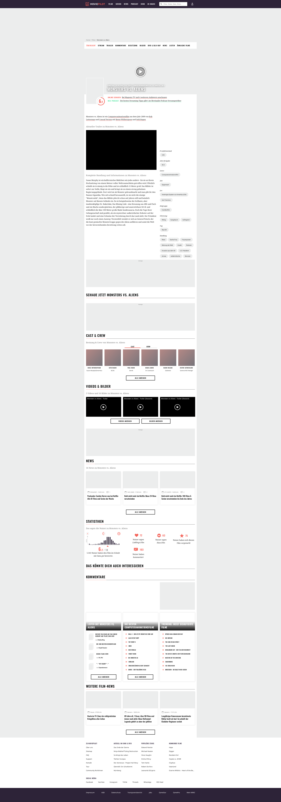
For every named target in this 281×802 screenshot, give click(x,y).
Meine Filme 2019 (102, 654)
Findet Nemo (132, 654)
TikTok (125, 782)
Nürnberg (117, 770)
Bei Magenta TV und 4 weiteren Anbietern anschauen (144, 97)
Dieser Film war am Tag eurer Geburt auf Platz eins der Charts (106, 636)
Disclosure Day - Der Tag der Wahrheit (178, 650)
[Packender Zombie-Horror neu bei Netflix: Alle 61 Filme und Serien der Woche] (103, 480)
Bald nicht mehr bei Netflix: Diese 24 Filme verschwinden (140, 497)
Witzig (164, 220)
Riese (163, 240)
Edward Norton (147, 747)
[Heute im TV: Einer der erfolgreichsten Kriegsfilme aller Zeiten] (103, 700)
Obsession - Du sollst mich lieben (176, 670)
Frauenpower (186, 240)
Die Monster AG (133, 658)
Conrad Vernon (105, 119)
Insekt (180, 245)
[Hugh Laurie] (149, 357)
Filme (93, 40)
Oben (130, 646)
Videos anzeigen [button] (125, 421)
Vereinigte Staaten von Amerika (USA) (174, 195)
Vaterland (172, 767)
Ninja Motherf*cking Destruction (126, 751)
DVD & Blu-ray (154, 45)
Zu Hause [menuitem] (151, 4)
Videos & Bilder (98, 386)
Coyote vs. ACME (175, 759)
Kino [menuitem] (143, 4)
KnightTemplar (103, 648)
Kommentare (120, 45)
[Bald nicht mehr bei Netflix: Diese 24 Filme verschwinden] (140, 480)
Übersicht (91, 45)
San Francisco (166, 200)
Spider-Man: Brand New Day (174, 634)
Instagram (113, 782)
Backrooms (169, 662)
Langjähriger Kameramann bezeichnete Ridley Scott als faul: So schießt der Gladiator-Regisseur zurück (176, 719)
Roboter (189, 245)
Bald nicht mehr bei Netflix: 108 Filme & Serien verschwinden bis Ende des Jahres (176, 497)
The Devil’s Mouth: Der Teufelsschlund (177, 654)
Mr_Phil (101, 658)
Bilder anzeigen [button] (156, 421)
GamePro (176, 792)
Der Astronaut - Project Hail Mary (126, 763)
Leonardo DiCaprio (148, 770)
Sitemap (89, 751)
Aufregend (186, 220)
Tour (87, 767)
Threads (135, 782)
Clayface (172, 763)
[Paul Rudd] (131, 357)
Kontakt (89, 763)
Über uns (89, 747)
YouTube (101, 782)
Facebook (89, 782)
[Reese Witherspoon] (94, 357)
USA (163, 155)
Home (88, 40)
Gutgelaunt (174, 220)
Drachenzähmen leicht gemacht (139, 666)
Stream (101, 45)
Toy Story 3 (132, 642)
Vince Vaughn (146, 755)
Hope (171, 747)
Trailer (109, 45)
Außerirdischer (175, 256)
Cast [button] (132, 346)
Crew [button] (148, 346)
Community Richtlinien (94, 770)
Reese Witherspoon (124, 119)
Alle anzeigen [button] (140, 378)
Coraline (131, 662)
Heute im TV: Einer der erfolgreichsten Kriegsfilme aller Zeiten (101, 717)
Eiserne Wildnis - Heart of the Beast (182, 770)
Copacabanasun (103, 667)
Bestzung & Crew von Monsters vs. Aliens (105, 342)
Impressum (90, 792)
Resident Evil (173, 755)
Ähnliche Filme (183, 45)
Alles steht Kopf (133, 638)
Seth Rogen (141, 119)
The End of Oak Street (172, 642)
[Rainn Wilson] (168, 357)
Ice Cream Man (170, 666)
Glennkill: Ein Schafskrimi (123, 767)
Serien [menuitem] (118, 4)
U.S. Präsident (184, 251)
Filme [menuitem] (110, 4)
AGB (102, 792)
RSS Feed (160, 782)
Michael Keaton (147, 751)
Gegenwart (165, 185)
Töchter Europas (120, 759)
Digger (171, 751)
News (165, 45)
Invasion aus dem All (168, 251)
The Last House (170, 646)
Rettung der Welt (167, 245)
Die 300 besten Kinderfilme (106, 644)
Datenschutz (116, 792)
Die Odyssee (169, 638)
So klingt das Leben (121, 755)
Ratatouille (132, 650)
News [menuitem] (126, 4)
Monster (187, 256)
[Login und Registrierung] (192, 4)
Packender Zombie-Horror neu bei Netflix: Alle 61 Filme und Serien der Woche (102, 497)
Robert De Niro (146, 767)
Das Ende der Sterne (121, 747)
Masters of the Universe (173, 658)
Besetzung (133, 45)
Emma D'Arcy (146, 759)
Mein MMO (191, 792)
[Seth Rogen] (112, 357)
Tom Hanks (145, 763)
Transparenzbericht (135, 792)
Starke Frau (173, 240)
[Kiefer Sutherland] (186, 357)
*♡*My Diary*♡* (102, 664)
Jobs (150, 792)
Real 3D (164, 230)
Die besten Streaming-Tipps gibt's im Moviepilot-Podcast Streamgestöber (150, 101)
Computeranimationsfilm (170, 175)
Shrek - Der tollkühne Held (137, 670)
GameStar (162, 792)
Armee (164, 256)
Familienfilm (166, 210)
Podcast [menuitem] (134, 4)
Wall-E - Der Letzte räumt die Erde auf (140, 634)
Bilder (143, 45)
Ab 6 (163, 165)
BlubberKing (101, 640)
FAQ (87, 755)
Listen (172, 45)
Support (89, 759)
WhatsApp (147, 782)
